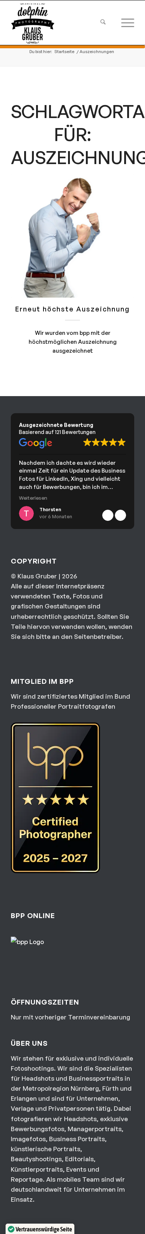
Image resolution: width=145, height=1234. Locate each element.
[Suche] (101, 22)
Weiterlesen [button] (33, 497)
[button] (120, 515)
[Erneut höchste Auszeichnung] (72, 236)
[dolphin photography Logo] (60, 22)
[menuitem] (101, 22)
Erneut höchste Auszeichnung (72, 309)
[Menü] (120, 22)
